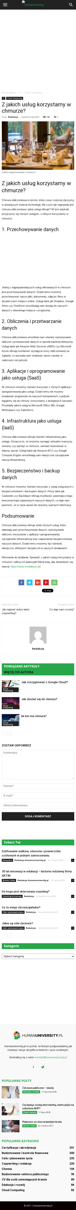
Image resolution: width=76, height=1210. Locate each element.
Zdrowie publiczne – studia (38, 1088)
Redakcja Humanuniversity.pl (30, 860)
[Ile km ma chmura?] (10, 720)
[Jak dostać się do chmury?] (10, 703)
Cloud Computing (14, 98)
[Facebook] (33, 1067)
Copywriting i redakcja (16, 1163)
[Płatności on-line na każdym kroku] (10, 1126)
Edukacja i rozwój (31, 1092)
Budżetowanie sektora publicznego (25, 1174)
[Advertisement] (38, 49)
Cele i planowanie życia (13, 912)
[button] (71, 5)
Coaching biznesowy (12, 896)
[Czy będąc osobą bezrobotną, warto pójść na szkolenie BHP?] (10, 1109)
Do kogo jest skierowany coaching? (25, 891)
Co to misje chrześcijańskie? (21, 907)
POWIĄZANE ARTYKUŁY (22, 666)
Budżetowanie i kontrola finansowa (25, 1153)
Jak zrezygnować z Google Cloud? (44, 682)
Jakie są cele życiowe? (17, 923)
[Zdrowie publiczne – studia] (10, 1092)
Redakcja (13, 117)
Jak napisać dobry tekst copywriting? (15, 611)
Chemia (7, 1169)
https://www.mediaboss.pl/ (25, 566)
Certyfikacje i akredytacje (19, 1147)
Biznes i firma (9, 880)
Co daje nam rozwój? (61, 609)
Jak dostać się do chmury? (39, 699)
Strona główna (9, 92)
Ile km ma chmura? (34, 716)
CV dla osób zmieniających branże (24, 1179)
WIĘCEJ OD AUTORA (18, 672)
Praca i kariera (29, 1112)
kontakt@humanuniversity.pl (51, 1057)
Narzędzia (7, 860)
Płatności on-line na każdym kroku (42, 1121)
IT (3, 98)
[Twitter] (42, 1067)
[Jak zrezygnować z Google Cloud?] (10, 686)
